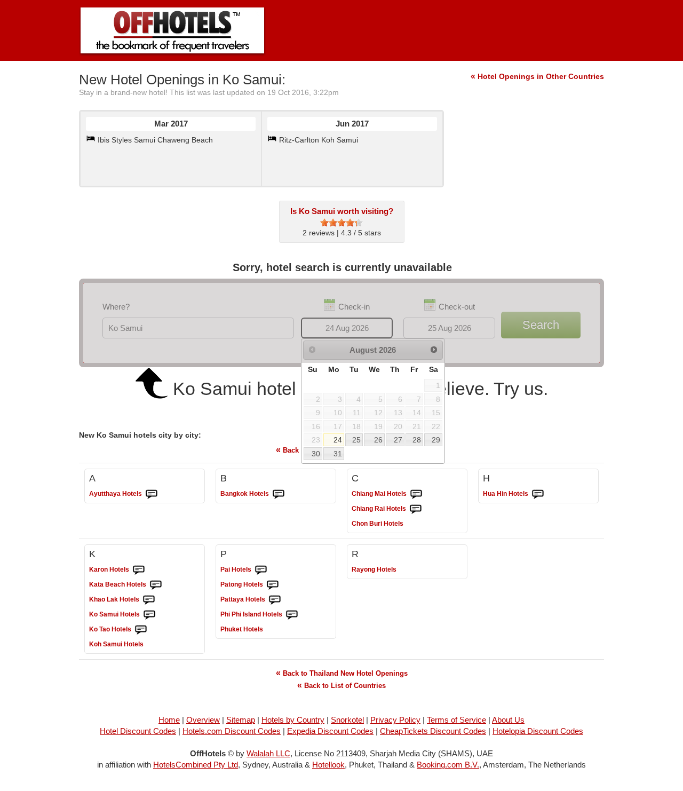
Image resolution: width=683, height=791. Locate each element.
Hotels (115, 493)
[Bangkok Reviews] (278, 494)
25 (356, 440)
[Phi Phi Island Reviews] (291, 615)
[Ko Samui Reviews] (149, 615)
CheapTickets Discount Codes (433, 730)
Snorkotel (347, 719)
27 (398, 440)
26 (378, 440)
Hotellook (328, 764)
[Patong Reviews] (272, 585)
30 (316, 453)
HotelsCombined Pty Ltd (195, 764)
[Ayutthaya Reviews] (151, 494)
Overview (203, 719)
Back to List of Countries (341, 685)
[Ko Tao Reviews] (140, 630)
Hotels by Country (292, 719)
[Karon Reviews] (138, 570)
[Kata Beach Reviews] (155, 585)
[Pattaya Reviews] (274, 600)
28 (416, 440)
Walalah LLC (268, 753)
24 (337, 440)
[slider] (341, 222)
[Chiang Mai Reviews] (416, 494)
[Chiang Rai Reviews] (415, 509)
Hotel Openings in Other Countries (537, 76)
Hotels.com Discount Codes (231, 730)
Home (169, 719)
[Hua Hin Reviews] (537, 494)
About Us (508, 719)
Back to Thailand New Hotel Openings (342, 672)
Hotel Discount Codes (138, 730)
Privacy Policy (395, 719)
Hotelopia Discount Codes (538, 730)
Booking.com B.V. (448, 764)
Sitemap (240, 719)
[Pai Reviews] (261, 570)
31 (337, 453)
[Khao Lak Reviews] (148, 600)
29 (436, 440)
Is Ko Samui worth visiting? (341, 211)
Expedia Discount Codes (330, 730)
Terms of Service (456, 719)
